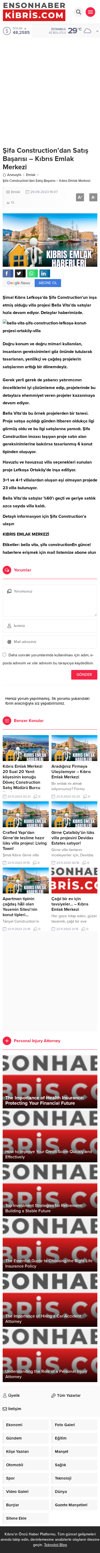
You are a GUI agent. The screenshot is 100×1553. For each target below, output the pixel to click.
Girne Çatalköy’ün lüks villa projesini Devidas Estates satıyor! (72, 838)
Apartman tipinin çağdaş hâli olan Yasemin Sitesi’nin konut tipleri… (20, 906)
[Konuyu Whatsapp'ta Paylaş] (32, 273)
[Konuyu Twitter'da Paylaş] (20, 273)
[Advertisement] (50, 88)
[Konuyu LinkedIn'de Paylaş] (44, 273)
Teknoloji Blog (55, 1545)
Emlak (30, 175)
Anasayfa (14, 175)
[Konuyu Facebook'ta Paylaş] (8, 273)
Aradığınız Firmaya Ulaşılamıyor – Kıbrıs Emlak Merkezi (71, 772)
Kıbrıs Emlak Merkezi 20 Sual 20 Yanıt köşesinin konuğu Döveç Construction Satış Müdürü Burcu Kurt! (22, 780)
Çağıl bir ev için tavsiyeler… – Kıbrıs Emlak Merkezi (70, 904)
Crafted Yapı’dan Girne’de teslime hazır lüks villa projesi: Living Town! (25, 840)
